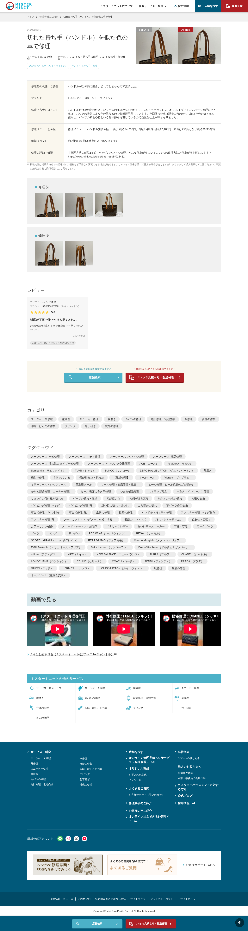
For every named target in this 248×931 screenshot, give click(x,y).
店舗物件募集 (185, 773)
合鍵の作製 (208, 419)
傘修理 (188, 419)
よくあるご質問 (139, 788)
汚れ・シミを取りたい (169, 519)
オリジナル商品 (139, 768)
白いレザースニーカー (151, 526)
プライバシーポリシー (163, 898)
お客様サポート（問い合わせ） (146, 794)
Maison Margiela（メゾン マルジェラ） (158, 540)
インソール (135, 780)
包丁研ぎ (90, 426)
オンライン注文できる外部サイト (149, 819)
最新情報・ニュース (61, 898)
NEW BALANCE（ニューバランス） (118, 554)
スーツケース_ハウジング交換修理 (109, 463)
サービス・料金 (41, 752)
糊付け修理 (38, 477)
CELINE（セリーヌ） (90, 561)
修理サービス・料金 (151, 6)
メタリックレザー (117, 526)
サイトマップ (138, 898)
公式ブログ (185, 795)
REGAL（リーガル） (149, 533)
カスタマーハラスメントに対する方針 (198, 787)
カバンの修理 (133, 419)
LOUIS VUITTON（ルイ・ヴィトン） (122, 568)
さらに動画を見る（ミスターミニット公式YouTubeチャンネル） (72, 654)
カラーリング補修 (42, 526)
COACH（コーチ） (123, 561)
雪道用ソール (84, 484)
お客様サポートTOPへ (200, 864)
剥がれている (62, 477)
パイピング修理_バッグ (45, 505)
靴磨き (112, 419)
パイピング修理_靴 (80, 505)
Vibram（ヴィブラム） (178, 477)
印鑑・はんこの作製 (43, 426)
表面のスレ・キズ (135, 519)
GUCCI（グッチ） (42, 568)
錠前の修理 (126, 512)
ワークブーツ (205, 526)
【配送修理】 (121, 477)
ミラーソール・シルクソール (48, 484)
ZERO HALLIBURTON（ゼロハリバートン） (167, 470)
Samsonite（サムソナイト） (48, 470)
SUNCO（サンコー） (118, 470)
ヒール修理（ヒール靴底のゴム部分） (171, 484)
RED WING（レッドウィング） (108, 533)
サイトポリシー (189, 898)
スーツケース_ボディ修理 (84, 456)
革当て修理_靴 (78, 512)
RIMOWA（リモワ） (180, 463)
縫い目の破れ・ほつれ (115, 505)
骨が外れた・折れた (91, 477)
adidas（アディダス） (44, 554)
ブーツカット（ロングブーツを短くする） (89, 519)
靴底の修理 (178, 568)
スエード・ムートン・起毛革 (79, 526)
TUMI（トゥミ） (85, 470)
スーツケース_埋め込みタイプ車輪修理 (55, 463)
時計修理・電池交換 (163, 419)
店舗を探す (211, 6)
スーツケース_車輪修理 (45, 456)
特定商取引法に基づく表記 (110, 898)
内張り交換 (198, 498)
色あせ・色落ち (201, 519)
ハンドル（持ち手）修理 (157, 512)
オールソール (147, 477)
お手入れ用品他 (137, 774)
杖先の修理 (112, 426)
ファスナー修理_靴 (42, 519)
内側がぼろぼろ (138, 498)
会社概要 (183, 752)
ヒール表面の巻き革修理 (96, 491)
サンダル (74, 533)
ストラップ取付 (157, 491)
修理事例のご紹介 (49, 16)
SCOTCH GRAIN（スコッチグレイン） (55, 540)
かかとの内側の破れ (170, 498)
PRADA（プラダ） (192, 561)
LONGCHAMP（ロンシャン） (49, 561)
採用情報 (183, 6)
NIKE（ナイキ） (77, 554)
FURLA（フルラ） (161, 554)
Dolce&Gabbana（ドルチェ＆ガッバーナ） (164, 547)
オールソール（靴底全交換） (48, 575)
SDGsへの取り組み (189, 758)
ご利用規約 (84, 898)
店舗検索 (95, 377)
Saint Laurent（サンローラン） (110, 547)
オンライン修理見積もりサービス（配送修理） (149, 760)
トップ (30, 16)
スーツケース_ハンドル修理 (127, 456)
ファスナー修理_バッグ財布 (198, 512)
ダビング (70, 426)
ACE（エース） (149, 463)
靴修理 (66, 419)
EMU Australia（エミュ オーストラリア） (56, 547)
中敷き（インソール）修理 (193, 491)
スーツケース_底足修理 (167, 456)
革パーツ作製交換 (177, 505)
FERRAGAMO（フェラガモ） (106, 540)
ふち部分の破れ (147, 505)
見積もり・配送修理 (156, 377)
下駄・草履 (181, 526)
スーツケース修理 (42, 419)
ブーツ (35, 533)
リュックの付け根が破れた (47, 498)
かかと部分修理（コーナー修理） (51, 491)
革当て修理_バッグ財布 (45, 512)
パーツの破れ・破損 (85, 498)
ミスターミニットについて (116, 6)
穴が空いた (113, 498)
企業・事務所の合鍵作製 (192, 778)
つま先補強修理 (129, 491)
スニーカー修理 (88, 419)
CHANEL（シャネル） (194, 554)
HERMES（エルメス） (76, 568)
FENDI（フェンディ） (158, 561)
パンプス (53, 533)
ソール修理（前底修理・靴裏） (120, 484)
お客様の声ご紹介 (140, 810)
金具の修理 (103, 512)
